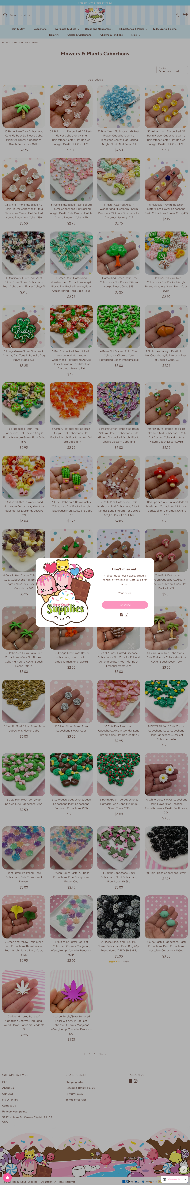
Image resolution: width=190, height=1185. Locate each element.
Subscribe (125, 605)
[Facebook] (121, 614)
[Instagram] (126, 614)
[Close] (150, 562)
